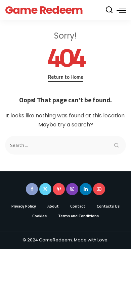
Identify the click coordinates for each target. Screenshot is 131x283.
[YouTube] (99, 189)
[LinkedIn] (86, 189)
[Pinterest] (59, 189)
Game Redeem (44, 10)
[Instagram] (72, 189)
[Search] (109, 10)
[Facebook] (32, 189)
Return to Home (65, 77)
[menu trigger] (121, 10)
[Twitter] (45, 189)
